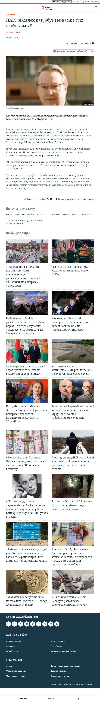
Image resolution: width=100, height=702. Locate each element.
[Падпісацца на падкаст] (32, 623)
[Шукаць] (78, 698)
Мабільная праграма (15, 676)
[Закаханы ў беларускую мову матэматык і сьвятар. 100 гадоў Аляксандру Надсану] (27, 582)
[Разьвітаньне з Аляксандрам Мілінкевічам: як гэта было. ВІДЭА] (73, 251)
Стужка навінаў (13, 641)
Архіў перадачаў (59, 641)
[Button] (72, 43)
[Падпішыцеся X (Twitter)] (20, 623)
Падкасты (10, 646)
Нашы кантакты (58, 671)
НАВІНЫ (23, 699)
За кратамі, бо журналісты (63, 651)
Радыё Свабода (13, 33)
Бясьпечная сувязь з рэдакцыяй (65, 666)
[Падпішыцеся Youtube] (26, 623)
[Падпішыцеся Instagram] (44, 623)
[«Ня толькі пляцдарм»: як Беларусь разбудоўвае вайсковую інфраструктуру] (73, 582)
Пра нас (9, 666)
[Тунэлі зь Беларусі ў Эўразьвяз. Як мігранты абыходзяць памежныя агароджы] (73, 486)
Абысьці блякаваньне (16, 671)
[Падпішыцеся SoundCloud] (38, 623)
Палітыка (11, 15)
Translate (94, 2)
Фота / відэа (56, 646)
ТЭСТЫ (51, 699)
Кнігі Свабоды (12, 651)
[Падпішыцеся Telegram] (50, 623)
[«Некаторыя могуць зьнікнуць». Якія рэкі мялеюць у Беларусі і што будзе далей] (73, 351)
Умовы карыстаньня (60, 676)
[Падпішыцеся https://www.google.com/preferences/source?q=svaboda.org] (8, 623)
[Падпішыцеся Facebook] (14, 623)
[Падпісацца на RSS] (56, 623)
